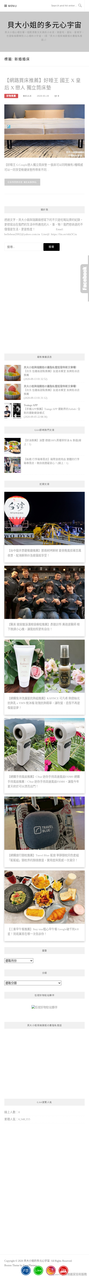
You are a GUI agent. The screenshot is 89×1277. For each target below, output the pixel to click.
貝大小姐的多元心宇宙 (44, 24)
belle (27, 96)
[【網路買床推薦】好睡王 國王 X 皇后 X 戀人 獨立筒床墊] (44, 130)
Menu (12, 6)
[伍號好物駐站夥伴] (44, 1009)
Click (84, 278)
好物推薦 (11, 96)
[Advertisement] (44, 303)
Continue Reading (22, 182)
